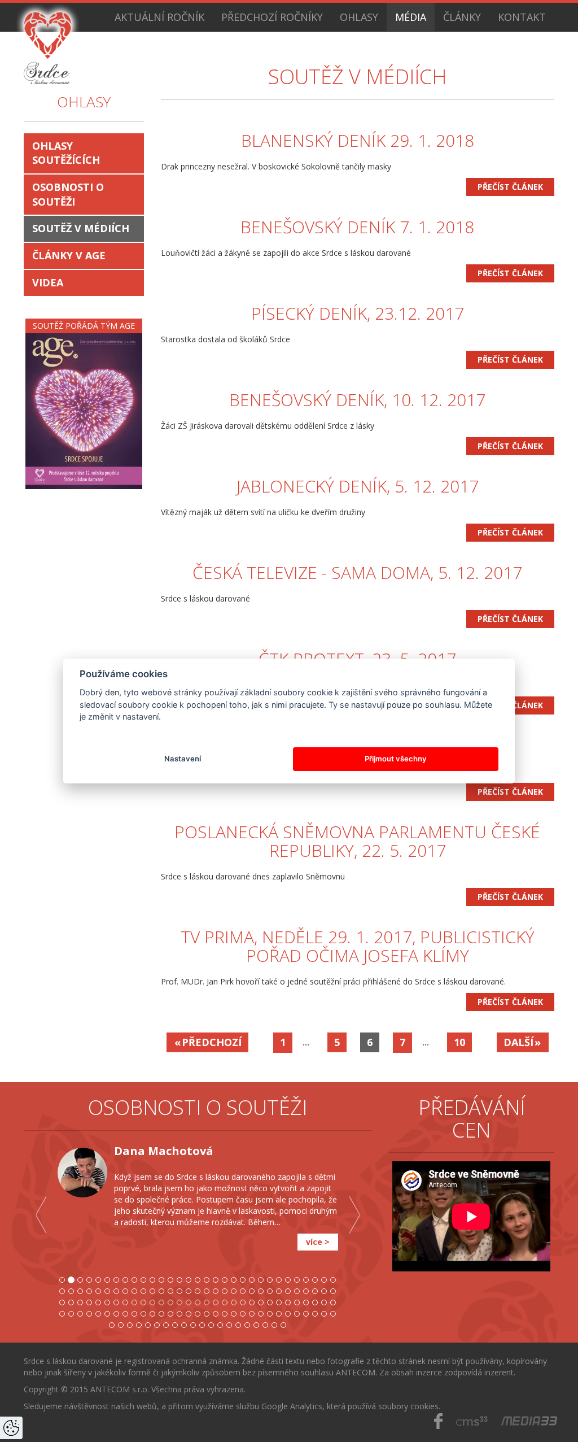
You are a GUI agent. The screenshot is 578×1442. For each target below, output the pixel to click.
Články (462, 17)
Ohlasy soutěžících (66, 153)
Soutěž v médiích (80, 228)
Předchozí (212, 1042)
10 (459, 1042)
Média (410, 17)
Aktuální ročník (159, 17)
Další (518, 1042)
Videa (47, 282)
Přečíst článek (510, 186)
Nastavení (182, 758)
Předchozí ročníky (272, 17)
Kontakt (522, 17)
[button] (41, 1241)
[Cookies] (11, 1428)
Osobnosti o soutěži (68, 194)
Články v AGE (69, 255)
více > (318, 1241)
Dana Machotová (163, 1150)
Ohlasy (359, 17)
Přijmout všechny (396, 758)
